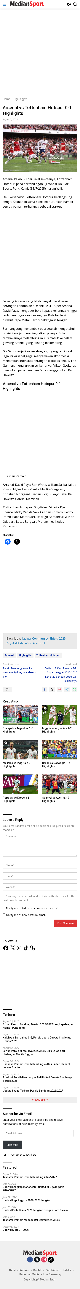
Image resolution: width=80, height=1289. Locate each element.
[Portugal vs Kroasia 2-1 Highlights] (20, 784)
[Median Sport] (26, 4)
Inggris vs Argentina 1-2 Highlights (57, 730)
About (12, 1270)
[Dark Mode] (69, 4)
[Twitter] (37, 1260)
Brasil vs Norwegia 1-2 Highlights (56, 764)
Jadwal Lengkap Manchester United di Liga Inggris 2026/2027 (33, 1188)
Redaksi (24, 1270)
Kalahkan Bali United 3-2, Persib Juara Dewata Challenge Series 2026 (37, 1039)
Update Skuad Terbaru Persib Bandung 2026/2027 (33, 1090)
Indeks (67, 1270)
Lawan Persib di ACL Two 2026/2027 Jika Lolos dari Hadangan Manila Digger (34, 1052)
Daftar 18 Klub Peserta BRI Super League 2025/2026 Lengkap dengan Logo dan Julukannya (61, 672)
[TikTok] (51, 1260)
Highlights (25, 655)
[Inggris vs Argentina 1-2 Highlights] (59, 715)
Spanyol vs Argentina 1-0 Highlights (18, 730)
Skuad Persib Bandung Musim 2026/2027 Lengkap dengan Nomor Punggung (38, 1026)
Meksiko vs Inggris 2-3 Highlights (17, 764)
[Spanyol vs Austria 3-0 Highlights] (59, 784)
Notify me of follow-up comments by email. (32, 908)
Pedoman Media (29, 1274)
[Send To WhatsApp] (74, 689)
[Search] (75, 4)
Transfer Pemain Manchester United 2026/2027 (31, 1219)
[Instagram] (44, 1260)
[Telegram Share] (67, 689)
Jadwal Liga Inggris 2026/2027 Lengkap (27, 1200)
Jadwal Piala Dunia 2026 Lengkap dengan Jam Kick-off (36, 1210)
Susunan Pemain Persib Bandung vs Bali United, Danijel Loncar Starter (36, 1066)
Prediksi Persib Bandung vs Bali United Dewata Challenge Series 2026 (37, 1079)
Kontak (37, 1270)
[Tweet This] (52, 689)
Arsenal (9, 655)
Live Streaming (52, 1274)
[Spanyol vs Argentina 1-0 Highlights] (20, 715)
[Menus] (5, 4)
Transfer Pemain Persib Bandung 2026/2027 (30, 1177)
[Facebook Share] (44, 689)
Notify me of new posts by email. (26, 915)
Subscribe (12, 1144)
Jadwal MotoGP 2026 (16, 1229)
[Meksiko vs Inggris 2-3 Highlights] (20, 749)
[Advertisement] (40, 52)
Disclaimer (52, 1270)
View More (38, 1099)
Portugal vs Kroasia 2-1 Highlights (17, 799)
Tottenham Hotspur (48, 655)
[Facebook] (30, 1260)
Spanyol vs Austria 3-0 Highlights (55, 799)
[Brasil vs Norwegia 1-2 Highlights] (59, 749)
